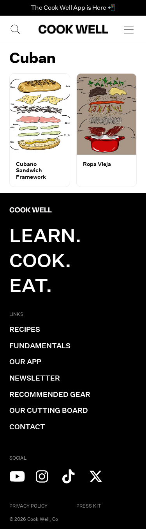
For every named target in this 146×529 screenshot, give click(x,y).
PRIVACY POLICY (28, 506)
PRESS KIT (88, 506)
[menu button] (129, 29)
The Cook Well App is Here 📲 (73, 7)
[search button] (14, 29)
